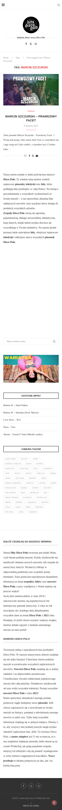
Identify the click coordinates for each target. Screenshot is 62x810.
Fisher (53, 473)
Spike (28, 507)
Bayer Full (10, 468)
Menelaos (34, 493)
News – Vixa (9, 427)
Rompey (19, 502)
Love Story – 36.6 (12, 420)
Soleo (7, 507)
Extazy (28, 473)
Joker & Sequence (13, 483)
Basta (28, 464)
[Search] (58, 5)
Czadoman (47, 468)
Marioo (35, 488)
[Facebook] (26, 44)
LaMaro (42, 483)
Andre (35, 459)
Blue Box (24, 468)
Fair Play (41, 473)
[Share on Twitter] (33, 155)
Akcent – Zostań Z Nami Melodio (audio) (22, 434)
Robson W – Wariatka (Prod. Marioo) (21, 412)
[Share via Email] (37, 156)
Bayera (39, 464)
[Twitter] (31, 44)
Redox (8, 502)
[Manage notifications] (54, 802)
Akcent (24, 459)
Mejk (23, 493)
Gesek (7, 478)
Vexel (21, 512)
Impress (32, 478)
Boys (35, 468)
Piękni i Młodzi (11, 497)
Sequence (32, 502)
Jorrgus (30, 483)
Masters (47, 488)
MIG (45, 493)
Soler (18, 507)
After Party (10, 459)
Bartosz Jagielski (13, 464)
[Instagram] (36, 44)
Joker (43, 478)
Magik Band (10, 488)
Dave (7, 473)
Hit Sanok (19, 478)
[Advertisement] (31, 295)
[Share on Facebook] (29, 156)
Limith (53, 483)
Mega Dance (10, 493)
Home (6, 57)
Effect (17, 473)
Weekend (33, 512)
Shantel (45, 502)
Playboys (27, 497)
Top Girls (9, 512)
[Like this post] (25, 156)
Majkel (24, 488)
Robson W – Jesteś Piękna (15, 405)
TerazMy (39, 507)
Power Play (42, 497)
